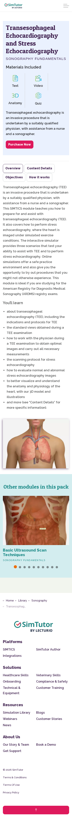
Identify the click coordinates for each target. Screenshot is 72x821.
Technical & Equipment (11, 690)
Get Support (12, 751)
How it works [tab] (39, 177)
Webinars (10, 719)
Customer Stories (49, 719)
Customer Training (50, 688)
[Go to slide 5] (34, 567)
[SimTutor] (13, 6)
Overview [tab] (13, 168)
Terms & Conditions (14, 777)
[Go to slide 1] (15, 566)
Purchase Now (19, 144)
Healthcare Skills (15, 675)
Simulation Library (16, 712)
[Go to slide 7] (43, 567)
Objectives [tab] (14, 177)
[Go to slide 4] (29, 567)
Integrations (12, 656)
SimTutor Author (48, 649)
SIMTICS (9, 649)
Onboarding (12, 681)
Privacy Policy (11, 792)
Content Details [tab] (39, 168)
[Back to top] (36, 810)
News (7, 725)
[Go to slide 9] (52, 567)
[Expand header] (66, 5)
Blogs (40, 712)
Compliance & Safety (52, 681)
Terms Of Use (11, 784)
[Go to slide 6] (38, 567)
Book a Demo (46, 744)
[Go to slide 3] (24, 567)
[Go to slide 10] (57, 567)
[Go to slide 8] (47, 567)
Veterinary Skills (48, 675)
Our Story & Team (16, 744)
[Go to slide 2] (20, 567)
